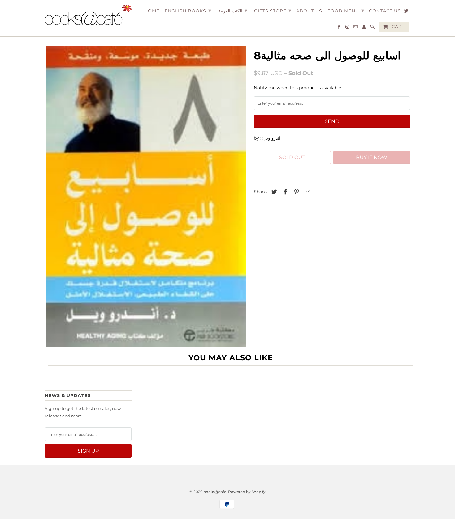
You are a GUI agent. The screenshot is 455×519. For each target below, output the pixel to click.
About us (309, 11)
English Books (188, 10)
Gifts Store (273, 10)
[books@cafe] (88, 15)
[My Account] (364, 28)
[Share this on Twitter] (273, 191)
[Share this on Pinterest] (296, 191)
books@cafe (214, 491)
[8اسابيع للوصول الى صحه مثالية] (146, 196)
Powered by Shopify (247, 491)
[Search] (372, 28)
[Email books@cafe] (356, 28)
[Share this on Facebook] (284, 191)
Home (151, 11)
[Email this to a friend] (306, 191)
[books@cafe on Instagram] (347, 28)
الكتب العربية (232, 10)
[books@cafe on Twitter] (406, 12)
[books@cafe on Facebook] (339, 28)
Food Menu (345, 10)
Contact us (385, 11)
